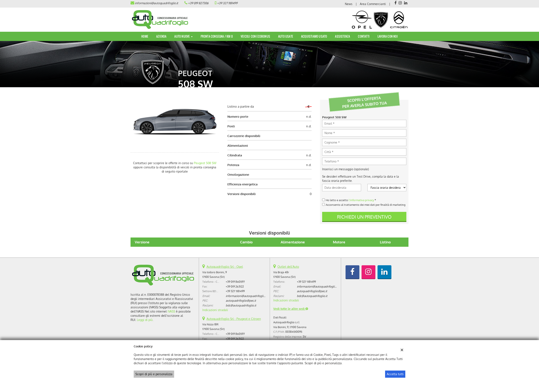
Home (144, 36)
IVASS (171, 311)
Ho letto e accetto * (351, 200)
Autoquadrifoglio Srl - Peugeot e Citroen (234, 319)
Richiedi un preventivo (364, 217)
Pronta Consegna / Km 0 (217, 36)
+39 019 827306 (198, 3)
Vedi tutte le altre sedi (289, 308)
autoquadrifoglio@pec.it (241, 300)
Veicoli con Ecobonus (255, 36)
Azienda (161, 36)
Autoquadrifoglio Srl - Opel (225, 266)
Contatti (364, 36)
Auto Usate (285, 36)
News (348, 4)
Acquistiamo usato (314, 36)
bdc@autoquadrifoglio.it (241, 305)
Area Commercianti (373, 4)
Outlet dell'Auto (288, 266)
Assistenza (342, 36)
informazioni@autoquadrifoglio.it (156, 3)
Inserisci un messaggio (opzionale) (345, 169)
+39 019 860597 (235, 281)
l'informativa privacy (361, 200)
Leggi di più (145, 320)
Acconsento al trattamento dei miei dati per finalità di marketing (366, 204)
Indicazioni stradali (215, 310)
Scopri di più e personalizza (153, 374)
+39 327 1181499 (227, 3)
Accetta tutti (395, 374)
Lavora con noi (388, 36)
